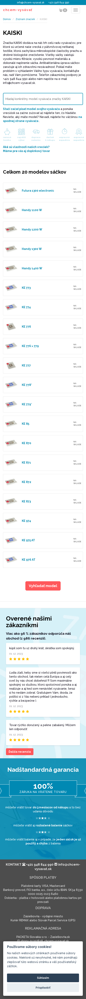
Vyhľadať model (43, 586)
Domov (7, 19)
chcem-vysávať (17, 10)
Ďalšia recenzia (20, 751)
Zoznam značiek (25, 19)
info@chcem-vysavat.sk (30, 2)
